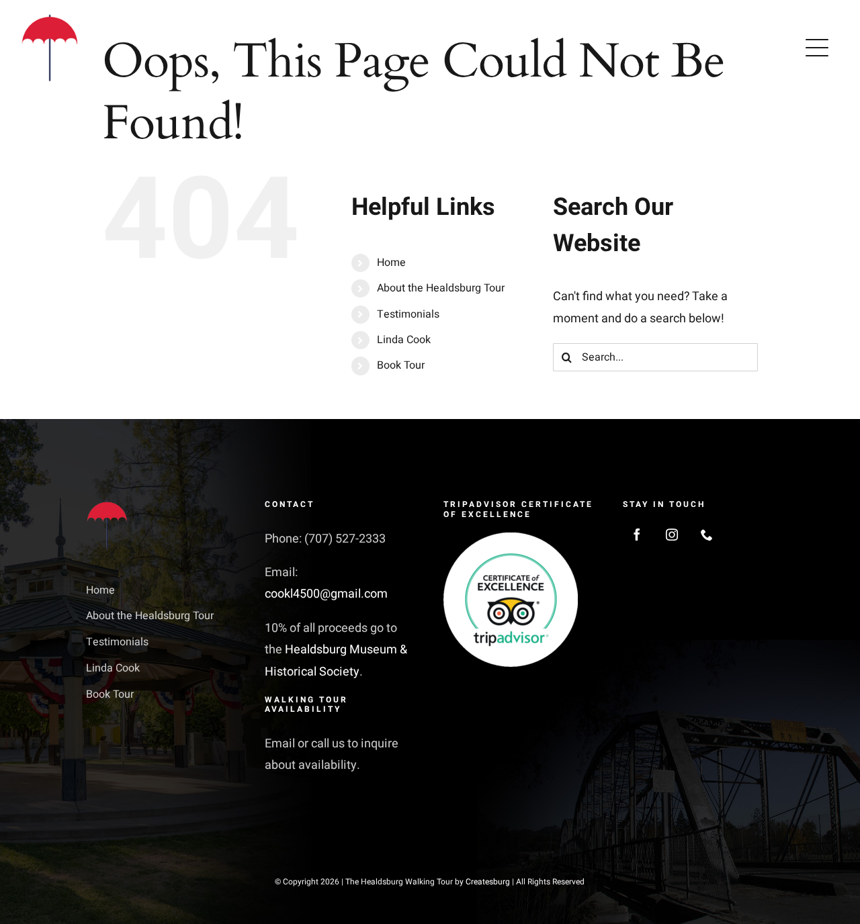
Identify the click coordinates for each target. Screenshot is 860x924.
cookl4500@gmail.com (326, 594)
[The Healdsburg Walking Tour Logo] (50, 19)
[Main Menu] (817, 48)
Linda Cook (404, 340)
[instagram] (672, 534)
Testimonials (408, 314)
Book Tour (401, 365)
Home (391, 263)
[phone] (707, 534)
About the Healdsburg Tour (441, 288)
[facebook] (637, 534)
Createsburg (488, 882)
